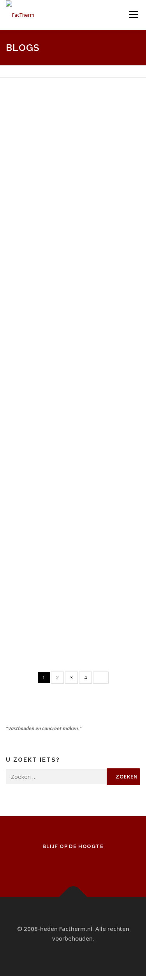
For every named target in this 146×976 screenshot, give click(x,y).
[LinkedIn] (84, 863)
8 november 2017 (43, 234)
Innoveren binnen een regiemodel (74, 506)
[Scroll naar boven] (73, 896)
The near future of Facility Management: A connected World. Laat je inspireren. (74, 312)
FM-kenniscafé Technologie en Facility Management (67, 419)
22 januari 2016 (40, 439)
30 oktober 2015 (41, 612)
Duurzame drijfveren (52, 118)
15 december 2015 (44, 521)
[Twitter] (62, 863)
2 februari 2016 (40, 338)
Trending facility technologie (63, 596)
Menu (133, 14)
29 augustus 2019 (42, 133)
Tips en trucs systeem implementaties (53, 213)
